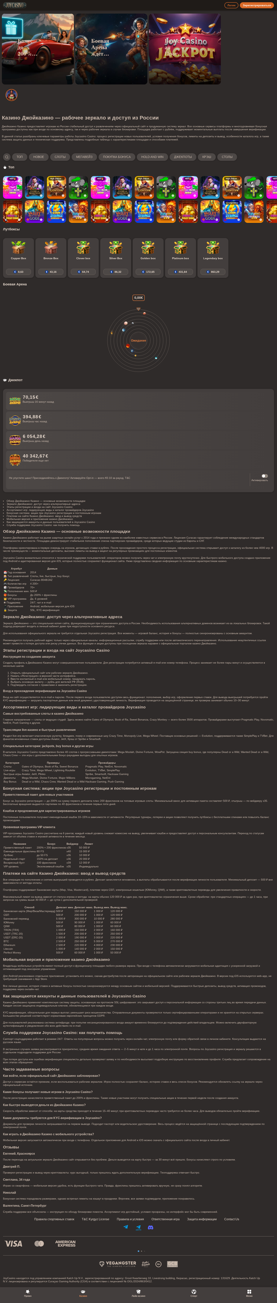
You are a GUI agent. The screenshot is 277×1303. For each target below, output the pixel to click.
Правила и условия (130, 1219)
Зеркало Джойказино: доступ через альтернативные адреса (43, 503)
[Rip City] (78, 187)
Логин (231, 5)
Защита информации (202, 1219)
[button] (120, 157)
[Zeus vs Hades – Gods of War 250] (78, 211)
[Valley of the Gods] (34, 211)
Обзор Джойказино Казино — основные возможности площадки (46, 500)
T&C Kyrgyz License (95, 1219)
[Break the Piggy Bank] (12, 211)
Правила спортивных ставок (54, 1219)
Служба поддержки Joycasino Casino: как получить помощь (43, 525)
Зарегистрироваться (257, 5)
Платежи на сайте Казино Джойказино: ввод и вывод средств (44, 515)
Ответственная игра (166, 1219)
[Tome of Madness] (34, 187)
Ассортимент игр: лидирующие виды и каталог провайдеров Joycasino (50, 509)
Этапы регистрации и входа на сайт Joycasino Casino (40, 506)
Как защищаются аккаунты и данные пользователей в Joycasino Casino (51, 521)
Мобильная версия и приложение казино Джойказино (40, 518)
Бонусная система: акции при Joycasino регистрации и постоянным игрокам (54, 512)
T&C (127, 477)
